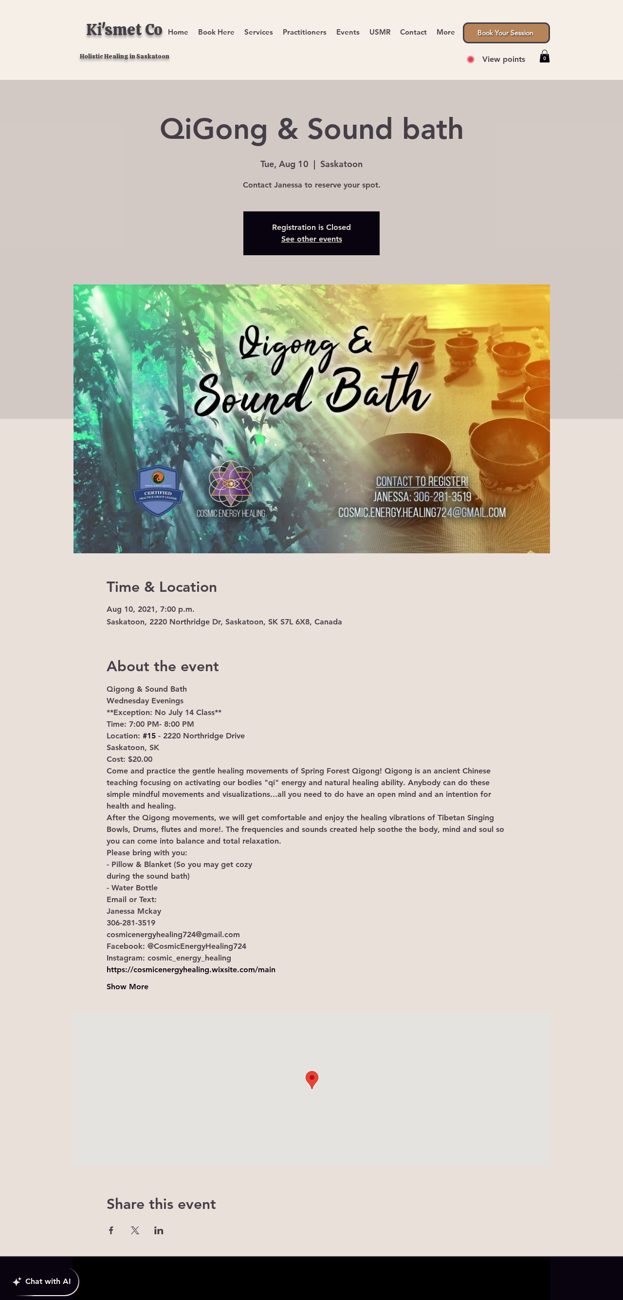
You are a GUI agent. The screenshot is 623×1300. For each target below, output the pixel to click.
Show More (127, 986)
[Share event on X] (135, 1230)
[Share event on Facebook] (111, 1230)
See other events (311, 239)
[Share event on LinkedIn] (159, 1230)
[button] (446, 27)
